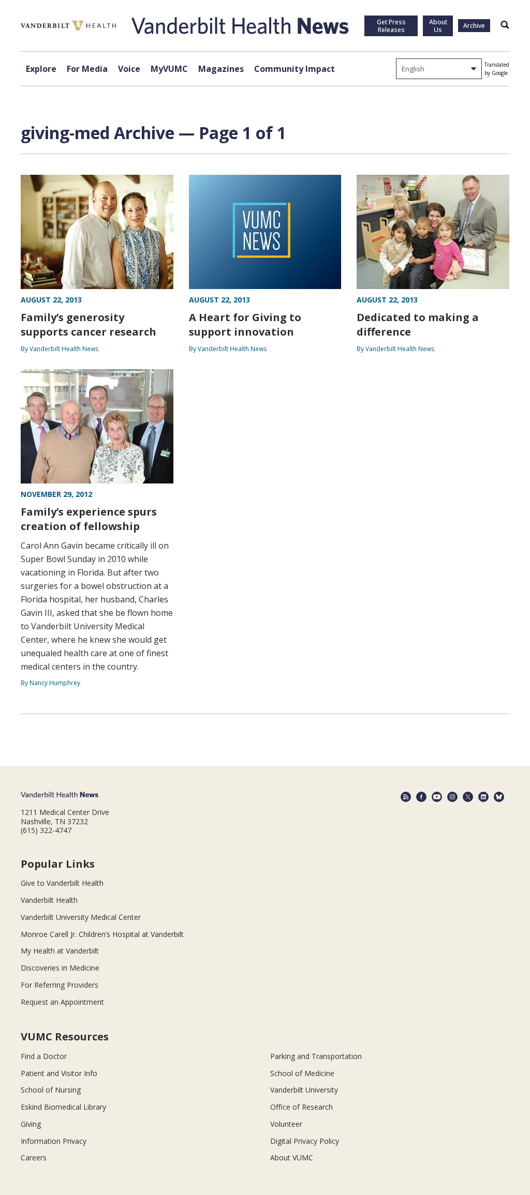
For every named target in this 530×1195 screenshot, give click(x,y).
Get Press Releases (391, 26)
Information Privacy (53, 1141)
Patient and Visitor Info (59, 1073)
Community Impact (294, 68)
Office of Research (301, 1107)
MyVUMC (169, 68)
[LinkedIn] (483, 797)
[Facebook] (421, 797)
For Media (87, 68)
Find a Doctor (44, 1056)
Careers (34, 1157)
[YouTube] (437, 797)
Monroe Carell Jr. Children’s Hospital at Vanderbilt (102, 934)
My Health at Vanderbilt (60, 951)
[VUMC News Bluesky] (499, 797)
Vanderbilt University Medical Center (81, 917)
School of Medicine (302, 1073)
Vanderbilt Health (49, 900)
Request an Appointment (62, 1002)
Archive (474, 25)
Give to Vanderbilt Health (62, 883)
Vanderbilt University (304, 1090)
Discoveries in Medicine (60, 968)
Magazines (221, 68)
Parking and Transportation (316, 1056)
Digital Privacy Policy (304, 1141)
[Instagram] (452, 797)
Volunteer (286, 1124)
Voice (129, 68)
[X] (468, 797)
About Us (438, 26)
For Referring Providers (59, 985)
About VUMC (291, 1157)
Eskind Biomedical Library (63, 1107)
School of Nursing (51, 1090)
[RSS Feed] (406, 797)
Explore (41, 68)
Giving (31, 1124)
